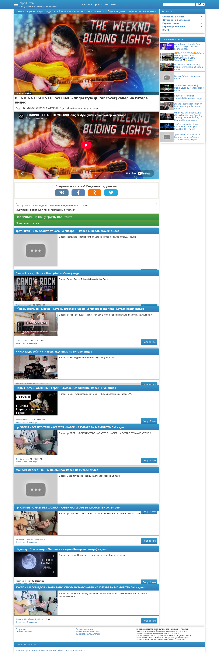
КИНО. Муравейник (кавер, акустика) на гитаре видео (54, 351)
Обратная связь (24, 631)
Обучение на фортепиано (176, 19)
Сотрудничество (84, 629)
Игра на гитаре (170, 23)
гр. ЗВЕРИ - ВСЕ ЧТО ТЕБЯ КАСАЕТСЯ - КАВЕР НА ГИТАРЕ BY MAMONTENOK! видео (70, 427)
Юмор (165, 29)
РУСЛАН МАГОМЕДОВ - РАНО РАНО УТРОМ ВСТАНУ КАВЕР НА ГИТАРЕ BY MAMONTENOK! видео (80, 587)
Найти (200, 4)
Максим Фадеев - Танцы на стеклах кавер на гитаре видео (57, 470)
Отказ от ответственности (71, 650)
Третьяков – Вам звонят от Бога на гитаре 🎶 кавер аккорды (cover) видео (67, 231)
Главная (85, 4)
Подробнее (149, 342)
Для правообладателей (88, 634)
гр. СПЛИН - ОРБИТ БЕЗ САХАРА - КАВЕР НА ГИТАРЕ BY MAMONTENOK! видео (68, 507)
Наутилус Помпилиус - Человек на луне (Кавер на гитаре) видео (61, 549)
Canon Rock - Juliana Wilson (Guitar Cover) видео (48, 273)
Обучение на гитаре (173, 16)
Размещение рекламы (87, 631)
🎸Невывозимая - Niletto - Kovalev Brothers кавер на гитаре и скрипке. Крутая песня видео (80, 308)
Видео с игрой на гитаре (26, 343)
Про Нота (27, 3)
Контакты (110, 4)
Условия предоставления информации (36, 650)
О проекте (97, 4)
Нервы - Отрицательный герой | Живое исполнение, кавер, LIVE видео (66, 388)
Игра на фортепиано (173, 26)
